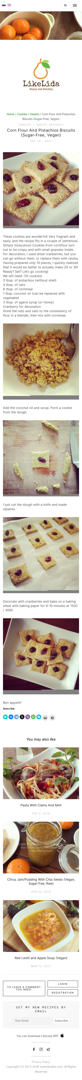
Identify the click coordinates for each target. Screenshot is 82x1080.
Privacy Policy (41, 1061)
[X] (22, 716)
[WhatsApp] (33, 716)
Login (62, 983)
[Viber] (27, 716)
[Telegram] (16, 716)
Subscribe (61, 1020)
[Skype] (38, 716)
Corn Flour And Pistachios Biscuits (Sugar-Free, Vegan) (41, 132)
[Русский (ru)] (4, 4)
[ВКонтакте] (11, 716)
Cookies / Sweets (28, 114)
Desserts (56, 124)
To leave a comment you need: (24, 988)
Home (10, 114)
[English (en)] (9, 4)
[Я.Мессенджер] (5, 716)
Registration (63, 992)
